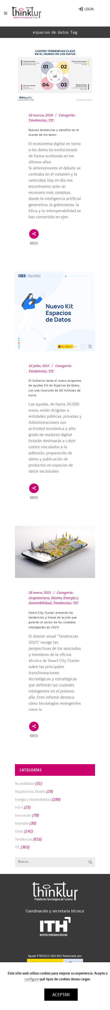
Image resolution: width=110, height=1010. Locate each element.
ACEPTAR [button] (61, 994)
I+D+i (19, 807)
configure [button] (32, 979)
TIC (51, 120)
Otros (19, 831)
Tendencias (38, 120)
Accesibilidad (24, 783)
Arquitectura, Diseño (45, 598)
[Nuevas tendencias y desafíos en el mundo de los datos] (55, 75)
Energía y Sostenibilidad (33, 799)
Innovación (23, 815)
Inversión (22, 823)
